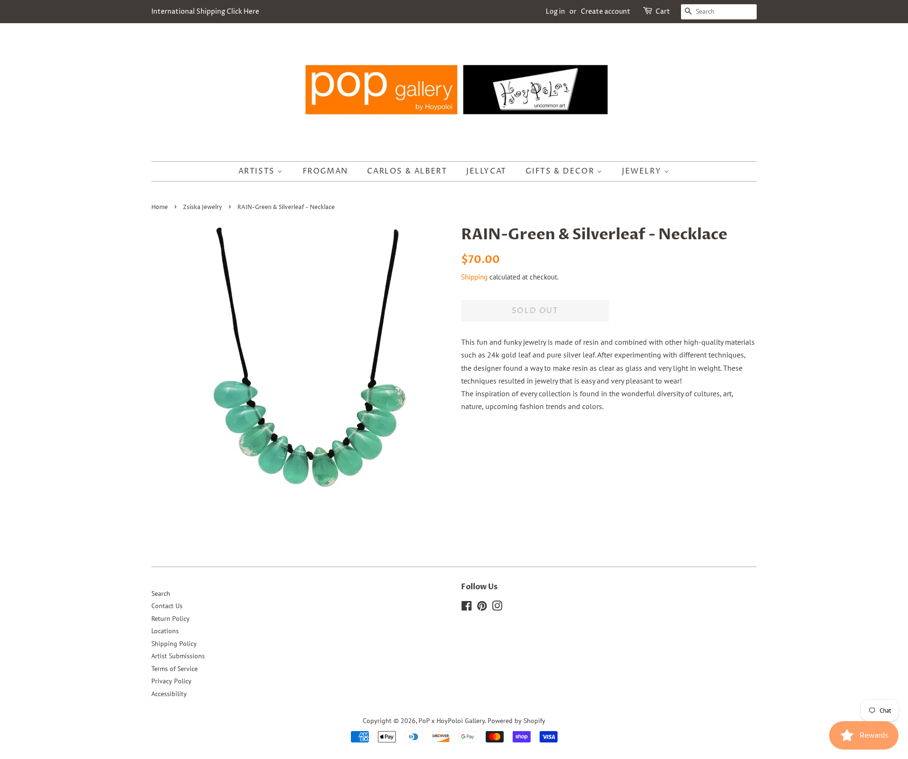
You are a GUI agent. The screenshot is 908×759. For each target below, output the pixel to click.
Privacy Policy (171, 681)
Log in (555, 11)
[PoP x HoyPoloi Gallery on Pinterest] (482, 607)
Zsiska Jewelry (202, 207)
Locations (165, 631)
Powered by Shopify (516, 720)
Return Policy (170, 618)
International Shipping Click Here (205, 11)
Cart (662, 11)
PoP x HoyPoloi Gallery (452, 720)
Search (160, 593)
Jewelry (643, 171)
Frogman (325, 171)
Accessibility (169, 693)
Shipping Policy (174, 643)
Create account (605, 11)
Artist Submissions (178, 656)
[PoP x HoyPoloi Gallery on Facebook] (466, 607)
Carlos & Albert (407, 171)
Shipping (474, 276)
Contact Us (167, 606)
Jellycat (486, 171)
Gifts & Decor (560, 171)
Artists (258, 171)
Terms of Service (174, 668)
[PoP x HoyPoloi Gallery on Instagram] (497, 607)
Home (159, 207)
